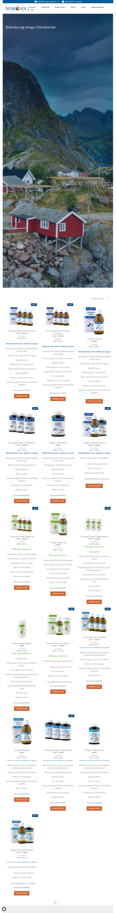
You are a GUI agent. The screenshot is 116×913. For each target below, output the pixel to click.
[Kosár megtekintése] (32, 9)
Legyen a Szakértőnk (98, 7)
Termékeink (31, 7)
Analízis (73, 7)
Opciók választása (94, 401)
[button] (4, 909)
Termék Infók (45, 7)
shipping (23, 336)
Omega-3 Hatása (60, 7)
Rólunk (83, 7)
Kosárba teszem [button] (22, 396)
